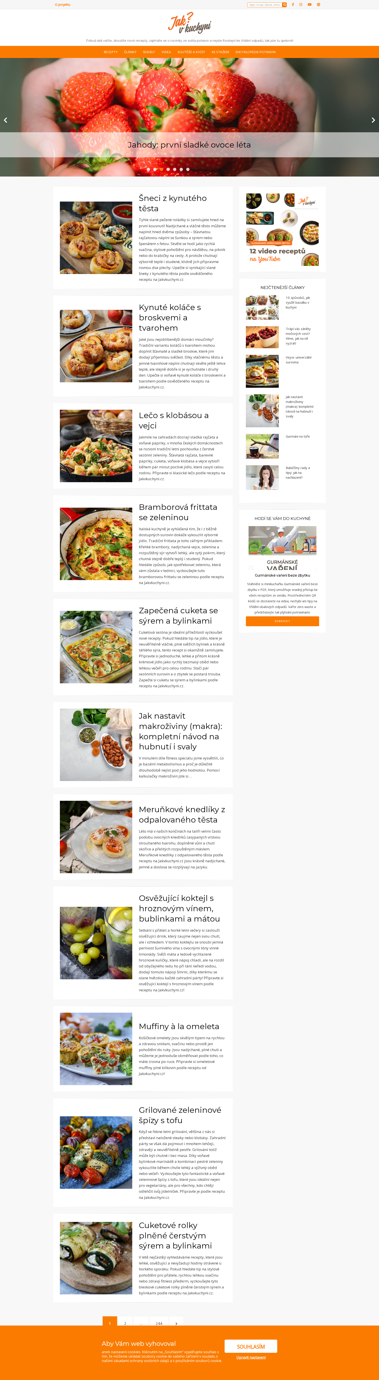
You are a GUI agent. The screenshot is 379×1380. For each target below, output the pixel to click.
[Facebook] (293, 4)
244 (160, 1323)
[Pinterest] (318, 4)
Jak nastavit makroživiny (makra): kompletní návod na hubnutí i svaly (299, 406)
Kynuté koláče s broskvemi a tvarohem (170, 317)
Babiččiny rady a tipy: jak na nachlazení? (298, 472)
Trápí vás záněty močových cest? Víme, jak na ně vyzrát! (298, 336)
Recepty (111, 52)
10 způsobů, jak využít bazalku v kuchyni (298, 302)
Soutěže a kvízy (191, 52)
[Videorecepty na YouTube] (282, 229)
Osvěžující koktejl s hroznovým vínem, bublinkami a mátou (179, 908)
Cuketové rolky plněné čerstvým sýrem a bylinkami (175, 1235)
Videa (166, 52)
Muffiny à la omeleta (179, 1026)
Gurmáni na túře (298, 436)
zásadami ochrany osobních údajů (141, 1360)
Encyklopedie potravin (255, 52)
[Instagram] (300, 4)
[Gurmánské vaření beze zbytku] (282, 547)
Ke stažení (220, 52)
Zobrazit (282, 621)
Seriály (149, 52)
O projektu (62, 4)
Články (130, 52)
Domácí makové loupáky (189, 145)
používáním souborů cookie (198, 1360)
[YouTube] (309, 4)
